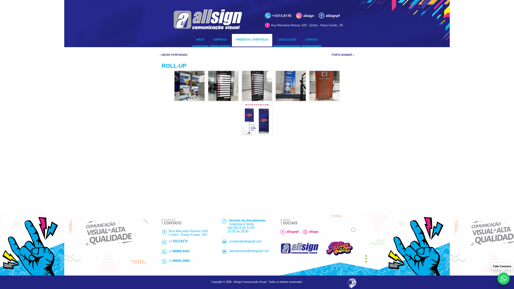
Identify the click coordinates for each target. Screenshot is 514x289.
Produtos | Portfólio (252, 39)
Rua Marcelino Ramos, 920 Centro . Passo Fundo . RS (188, 232)
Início (200, 39)
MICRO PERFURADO (175, 54)
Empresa (220, 39)
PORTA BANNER (342, 54)
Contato (311, 39)
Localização (286, 39)
